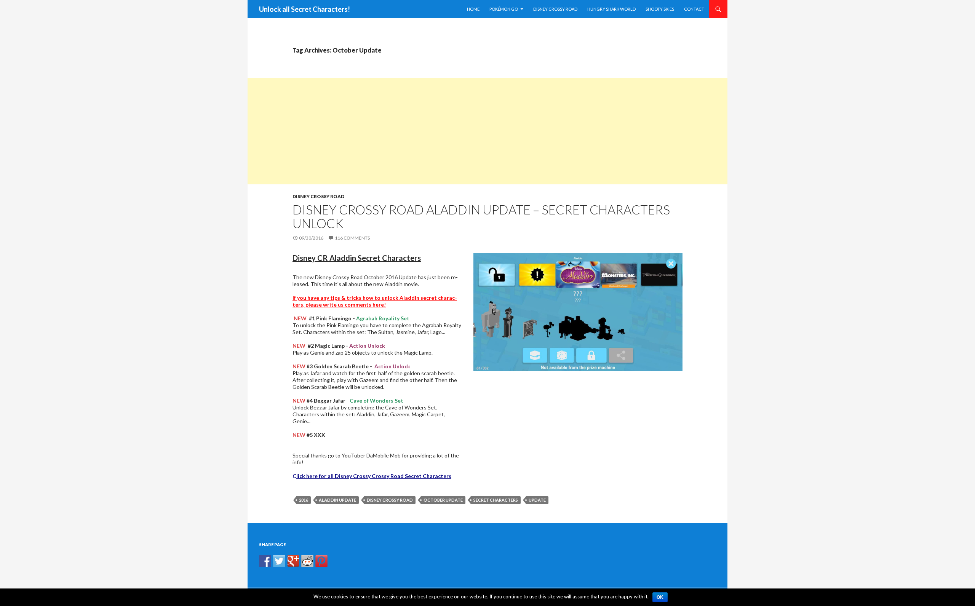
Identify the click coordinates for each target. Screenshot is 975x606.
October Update (443, 499)
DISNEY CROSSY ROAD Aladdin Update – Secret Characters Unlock (481, 216)
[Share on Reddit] (307, 561)
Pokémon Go (503, 8)
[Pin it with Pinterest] (321, 561)
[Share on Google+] (293, 561)
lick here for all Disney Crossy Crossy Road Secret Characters (373, 476)
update (537, 499)
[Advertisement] (476, 131)
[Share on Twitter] (279, 561)
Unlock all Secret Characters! (304, 9)
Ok (660, 597)
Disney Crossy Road (555, 8)
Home (473, 8)
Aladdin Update (337, 499)
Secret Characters (495, 499)
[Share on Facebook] (265, 561)
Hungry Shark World (611, 8)
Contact (694, 8)
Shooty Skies (660, 8)
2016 (303, 499)
